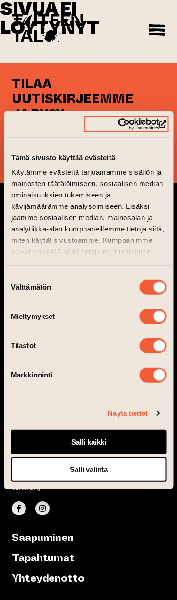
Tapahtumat (43, 557)
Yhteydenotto (48, 578)
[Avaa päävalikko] (157, 28)
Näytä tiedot (128, 413)
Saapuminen (43, 537)
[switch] (152, 316)
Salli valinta (89, 469)
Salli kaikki (88, 441)
